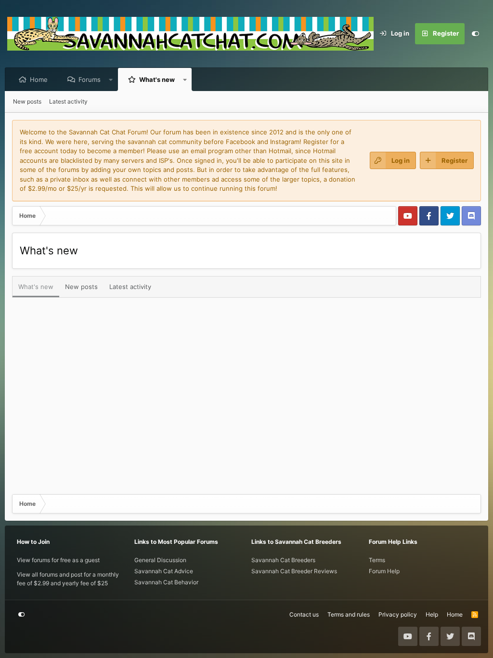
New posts (27, 101)
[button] (111, 79)
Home (39, 79)
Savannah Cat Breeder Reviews (294, 571)
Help (432, 614)
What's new (157, 79)
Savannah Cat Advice (163, 571)
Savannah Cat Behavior (166, 582)
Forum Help (384, 571)
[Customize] (475, 33)
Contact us (304, 614)
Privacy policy (397, 614)
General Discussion (160, 560)
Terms (377, 560)
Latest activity (68, 101)
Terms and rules (348, 614)
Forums (89, 79)
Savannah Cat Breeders (283, 560)
